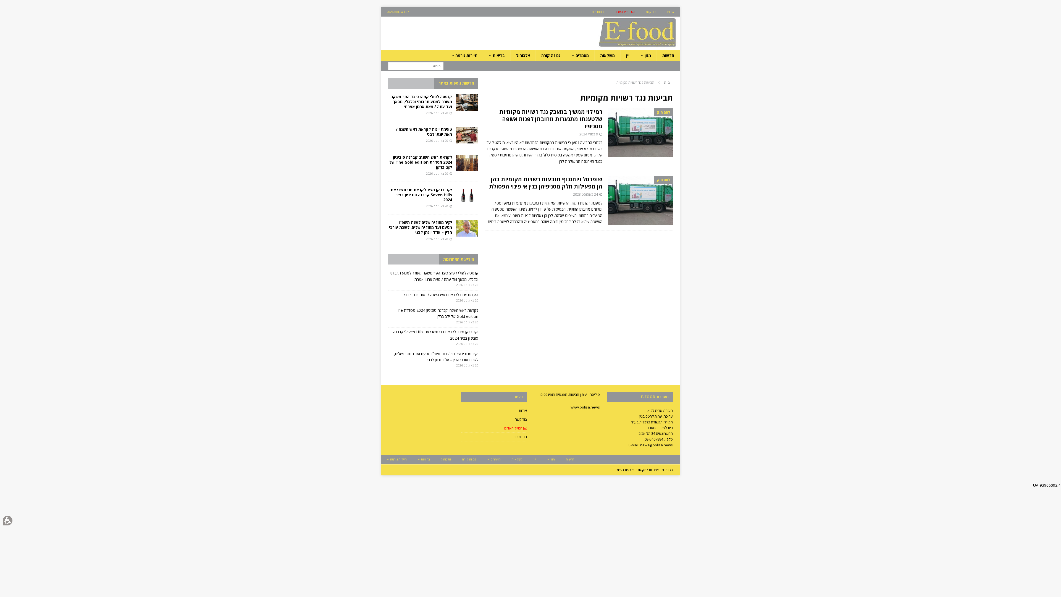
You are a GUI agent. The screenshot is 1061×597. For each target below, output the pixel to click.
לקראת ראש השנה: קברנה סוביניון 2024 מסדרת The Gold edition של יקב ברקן (420, 162)
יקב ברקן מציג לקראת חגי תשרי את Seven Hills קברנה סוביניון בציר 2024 (421, 194)
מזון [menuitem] (648, 55)
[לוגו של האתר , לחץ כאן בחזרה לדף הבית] (608, 46)
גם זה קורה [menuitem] (550, 55)
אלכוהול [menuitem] (523, 55)
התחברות (520, 436)
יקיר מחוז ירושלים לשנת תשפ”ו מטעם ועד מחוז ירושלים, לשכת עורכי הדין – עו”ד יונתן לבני (420, 227)
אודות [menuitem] (670, 12)
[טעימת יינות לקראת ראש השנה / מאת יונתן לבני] (467, 135)
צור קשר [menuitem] (650, 12)
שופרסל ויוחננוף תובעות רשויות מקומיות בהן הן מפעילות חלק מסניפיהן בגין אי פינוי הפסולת (545, 183)
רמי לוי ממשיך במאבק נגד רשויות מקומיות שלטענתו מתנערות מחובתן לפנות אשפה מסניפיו (550, 119)
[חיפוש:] (415, 66)
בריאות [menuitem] (499, 55)
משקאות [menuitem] (607, 55)
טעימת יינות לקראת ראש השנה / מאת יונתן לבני (424, 132)
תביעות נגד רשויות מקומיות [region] (643, 82)
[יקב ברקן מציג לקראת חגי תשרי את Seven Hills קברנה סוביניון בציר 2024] (467, 195)
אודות (523, 410)
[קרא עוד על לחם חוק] (640, 132)
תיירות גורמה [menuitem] (466, 55)
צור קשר (521, 419)
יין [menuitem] (627, 55)
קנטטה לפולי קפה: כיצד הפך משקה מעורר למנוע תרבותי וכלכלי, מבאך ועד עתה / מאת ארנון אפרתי (421, 101)
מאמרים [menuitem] (582, 55)
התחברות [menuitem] (598, 12)
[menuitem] (624, 12)
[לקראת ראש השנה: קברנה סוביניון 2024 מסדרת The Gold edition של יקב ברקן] (467, 163)
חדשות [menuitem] (668, 55)
